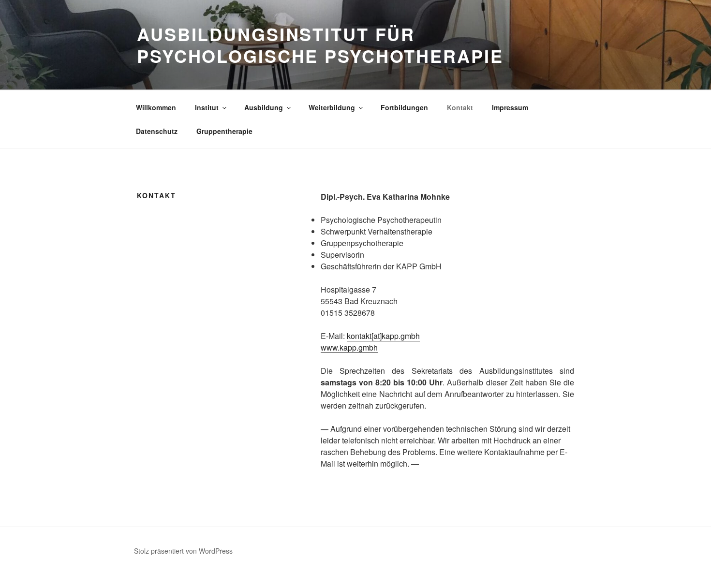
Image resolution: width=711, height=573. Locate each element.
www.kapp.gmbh (349, 347)
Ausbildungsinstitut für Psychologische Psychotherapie (320, 44)
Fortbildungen (404, 107)
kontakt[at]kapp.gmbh (383, 335)
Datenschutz (157, 131)
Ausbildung (263, 107)
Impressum (510, 107)
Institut (207, 107)
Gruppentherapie (224, 131)
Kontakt (460, 107)
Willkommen (156, 107)
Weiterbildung (332, 107)
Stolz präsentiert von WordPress (183, 551)
